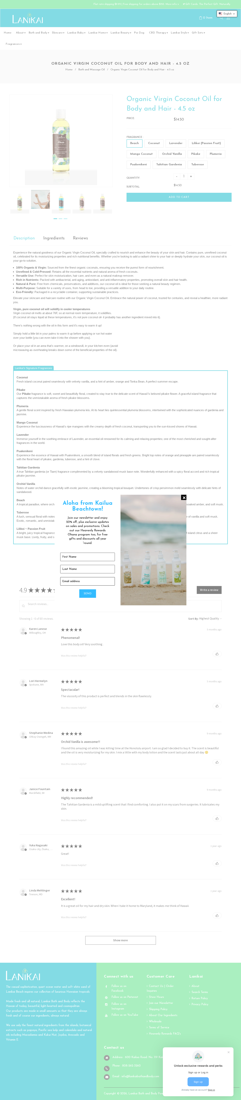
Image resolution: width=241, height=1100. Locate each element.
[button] (227, 14)
